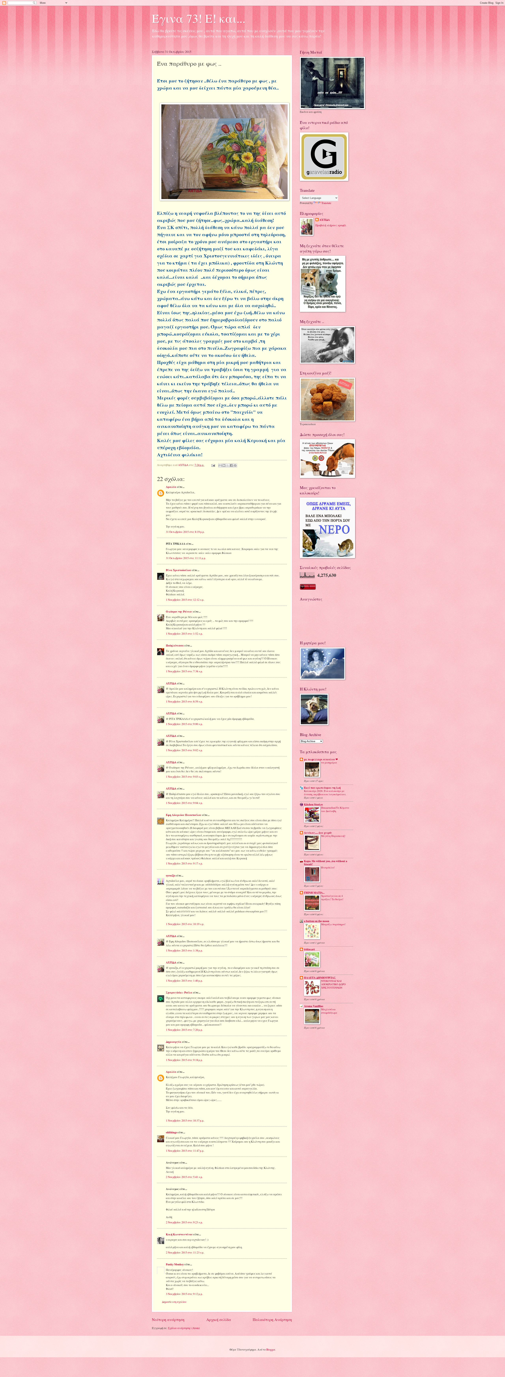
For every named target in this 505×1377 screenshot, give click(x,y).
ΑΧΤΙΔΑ (171, 683)
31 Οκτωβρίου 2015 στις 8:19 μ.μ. (185, 532)
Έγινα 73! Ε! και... (198, 18)
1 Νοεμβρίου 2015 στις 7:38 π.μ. (184, 671)
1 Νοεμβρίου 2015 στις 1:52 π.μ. (184, 633)
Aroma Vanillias (313, 1006)
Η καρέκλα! (328, 867)
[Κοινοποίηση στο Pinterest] (235, 465)
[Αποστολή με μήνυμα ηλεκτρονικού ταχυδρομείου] (220, 465)
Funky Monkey (175, 1264)
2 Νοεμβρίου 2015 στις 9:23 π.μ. (184, 1222)
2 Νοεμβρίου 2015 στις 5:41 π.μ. (184, 1177)
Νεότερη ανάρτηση (168, 1319)
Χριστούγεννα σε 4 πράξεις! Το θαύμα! (332, 897)
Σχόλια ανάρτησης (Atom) (184, 1328)
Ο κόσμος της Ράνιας (179, 612)
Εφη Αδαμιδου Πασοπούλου (183, 815)
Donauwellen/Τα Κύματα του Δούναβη (335, 809)
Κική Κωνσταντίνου (179, 1234)
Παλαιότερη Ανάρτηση (272, 1319)
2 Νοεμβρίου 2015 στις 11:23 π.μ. (185, 1252)
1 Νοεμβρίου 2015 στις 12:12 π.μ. (185, 600)
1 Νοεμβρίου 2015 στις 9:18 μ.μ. (184, 1060)
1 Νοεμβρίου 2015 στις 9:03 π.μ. (184, 776)
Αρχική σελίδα (218, 1319)
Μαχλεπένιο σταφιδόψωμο (329, 1010)
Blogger (270, 1349)
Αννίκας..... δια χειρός (318, 833)
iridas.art (309, 949)
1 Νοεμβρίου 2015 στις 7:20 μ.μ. (184, 1030)
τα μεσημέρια (329, 762)
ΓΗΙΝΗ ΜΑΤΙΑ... (314, 893)
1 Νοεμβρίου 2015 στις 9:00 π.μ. (184, 724)
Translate (326, 203)
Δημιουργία (173, 1042)
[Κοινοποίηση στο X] (228, 465)
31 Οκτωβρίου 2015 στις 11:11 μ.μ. (186, 558)
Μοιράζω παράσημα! (333, 924)
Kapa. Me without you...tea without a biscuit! (325, 862)
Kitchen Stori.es (313, 804)
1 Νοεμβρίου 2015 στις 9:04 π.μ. (184, 803)
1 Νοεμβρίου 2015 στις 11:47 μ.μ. (185, 1150)
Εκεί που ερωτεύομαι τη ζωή (322, 788)
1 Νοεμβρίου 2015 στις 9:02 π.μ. (184, 750)
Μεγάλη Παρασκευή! (333, 836)
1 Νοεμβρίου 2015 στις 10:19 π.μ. (185, 924)
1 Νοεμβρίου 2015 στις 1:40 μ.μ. (184, 980)
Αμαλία (171, 487)
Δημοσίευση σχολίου (174, 1302)
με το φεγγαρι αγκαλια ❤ (321, 759)
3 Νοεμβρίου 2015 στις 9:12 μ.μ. (184, 1294)
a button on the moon (316, 921)
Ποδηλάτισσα (175, 645)
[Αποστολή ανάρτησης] (213, 465)
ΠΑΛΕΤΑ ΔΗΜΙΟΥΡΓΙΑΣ (320, 978)
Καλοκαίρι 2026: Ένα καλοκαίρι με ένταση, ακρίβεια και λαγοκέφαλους (325, 792)
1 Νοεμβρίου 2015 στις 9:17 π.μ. (184, 863)
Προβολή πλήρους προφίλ (330, 225)
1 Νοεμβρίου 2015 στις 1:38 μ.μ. (184, 950)
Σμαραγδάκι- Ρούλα (179, 992)
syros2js (170, 875)
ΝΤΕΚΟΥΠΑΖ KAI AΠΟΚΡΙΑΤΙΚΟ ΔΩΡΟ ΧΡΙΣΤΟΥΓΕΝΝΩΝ (333, 984)
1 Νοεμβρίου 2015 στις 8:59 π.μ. (184, 701)
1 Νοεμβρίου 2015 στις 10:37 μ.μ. (185, 1120)
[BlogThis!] (224, 465)
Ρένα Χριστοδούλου (178, 570)
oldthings (171, 1132)
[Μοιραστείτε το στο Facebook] (231, 465)
